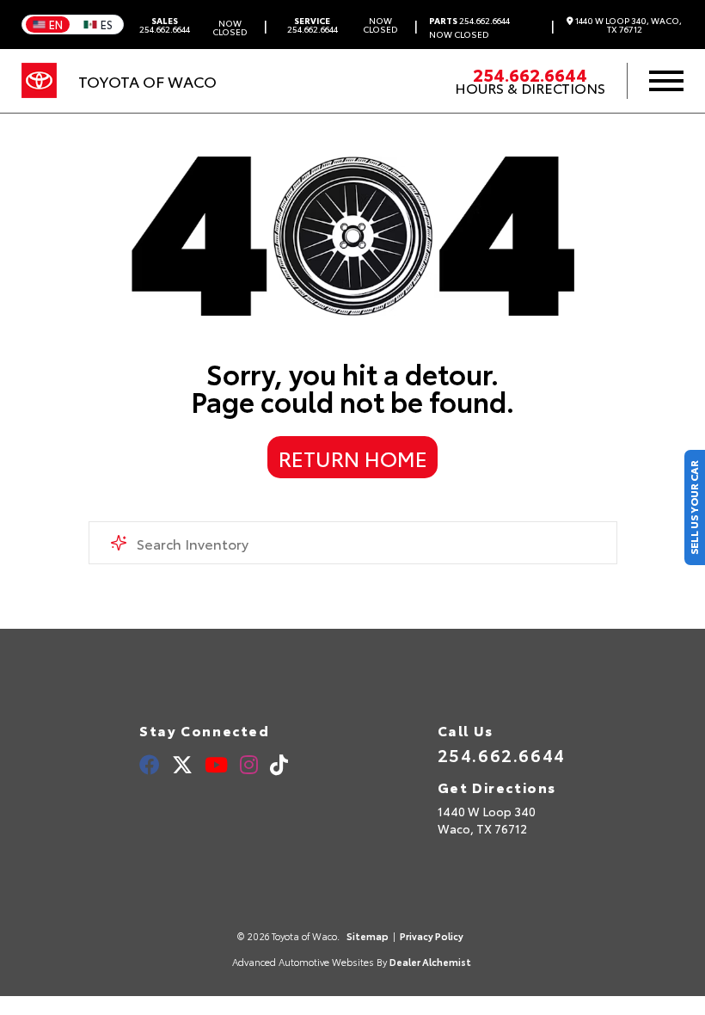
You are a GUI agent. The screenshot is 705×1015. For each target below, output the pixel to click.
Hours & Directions (530, 88)
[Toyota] (39, 81)
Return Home (353, 457)
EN (56, 24)
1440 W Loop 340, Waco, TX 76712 (627, 25)
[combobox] (353, 542)
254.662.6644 (164, 25)
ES (107, 24)
